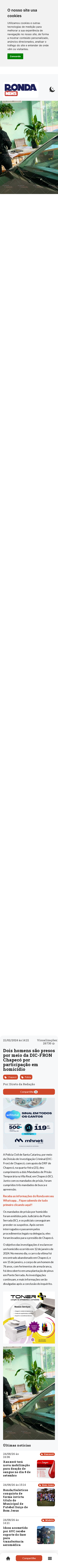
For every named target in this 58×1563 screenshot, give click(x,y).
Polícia (27, 1077)
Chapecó (12, 1077)
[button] (7, 1393)
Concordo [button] (15, 56)
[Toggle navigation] (50, 1558)
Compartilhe (28, 1091)
